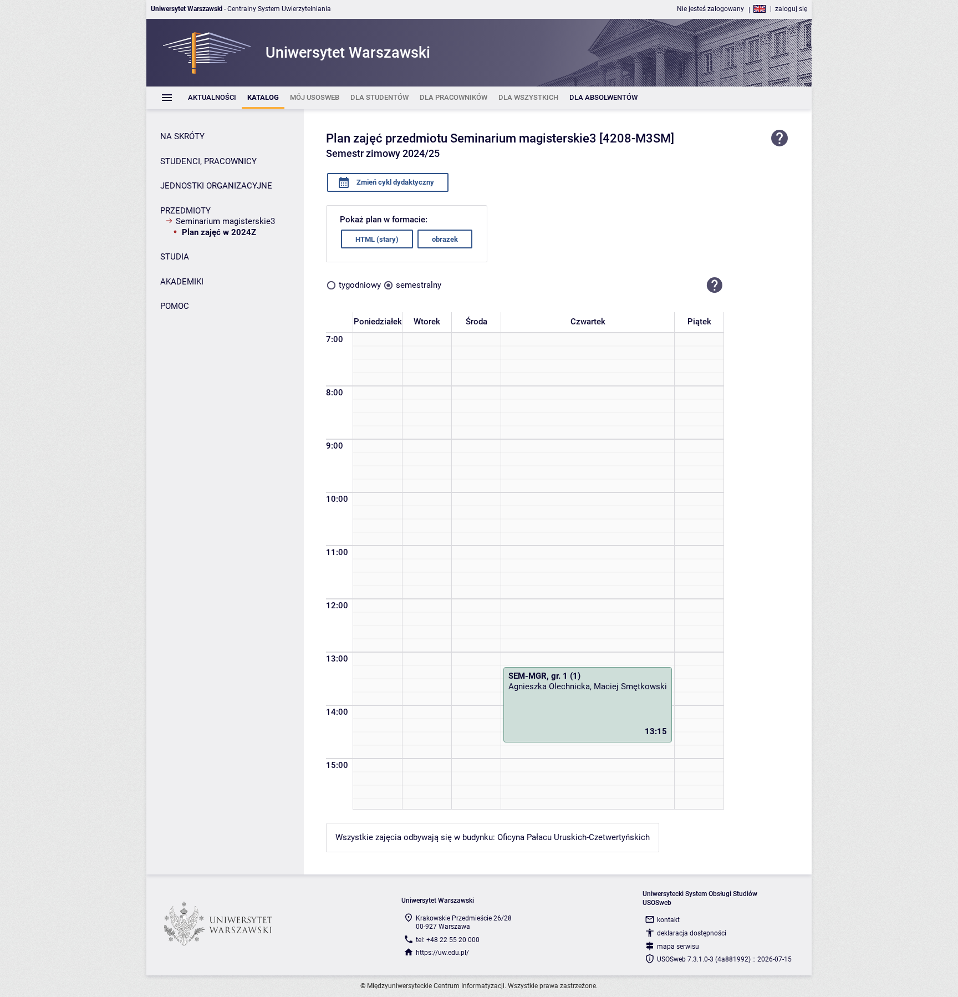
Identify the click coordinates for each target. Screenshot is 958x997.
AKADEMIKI (181, 282)
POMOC (174, 306)
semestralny (418, 285)
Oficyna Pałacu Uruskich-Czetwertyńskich (573, 837)
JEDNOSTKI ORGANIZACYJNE (216, 186)
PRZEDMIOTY (185, 211)
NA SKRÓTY (182, 136)
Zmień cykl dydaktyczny (394, 182)
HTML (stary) (377, 239)
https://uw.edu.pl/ (442, 953)
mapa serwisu (678, 946)
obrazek (445, 239)
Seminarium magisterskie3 (225, 221)
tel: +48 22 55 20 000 (448, 940)
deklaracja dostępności (691, 933)
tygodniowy (360, 285)
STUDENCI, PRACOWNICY (208, 161)
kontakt (668, 920)
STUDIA (174, 257)
